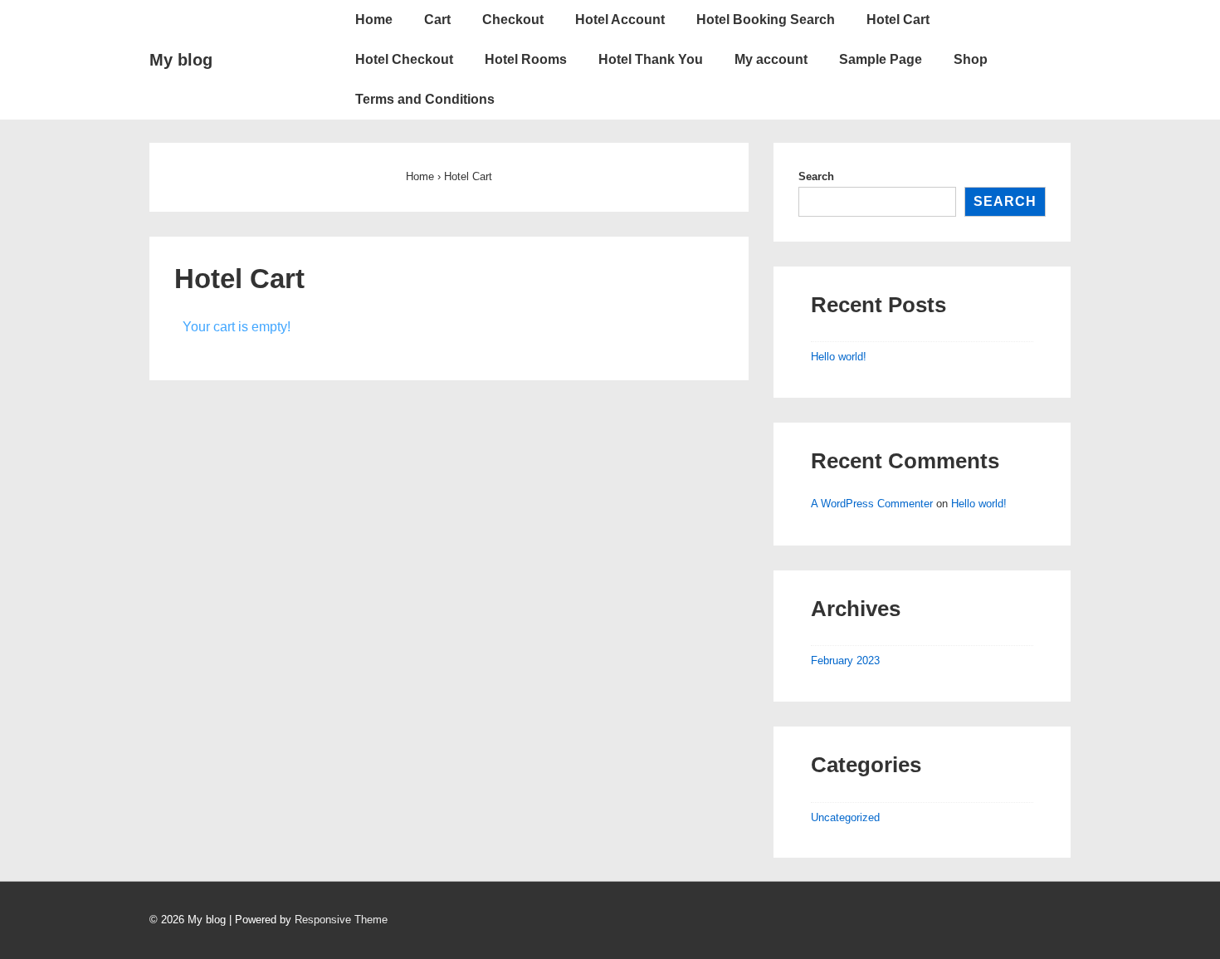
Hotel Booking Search (765, 19)
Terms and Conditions (425, 99)
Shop (971, 59)
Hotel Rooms (526, 59)
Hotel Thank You (650, 59)
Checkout (513, 19)
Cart (437, 19)
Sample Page (880, 59)
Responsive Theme (341, 919)
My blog (180, 60)
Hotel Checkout (404, 59)
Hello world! (838, 356)
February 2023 (845, 660)
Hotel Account (620, 19)
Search (816, 176)
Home (374, 19)
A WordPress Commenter (872, 503)
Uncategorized (845, 817)
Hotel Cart (898, 19)
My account (771, 59)
